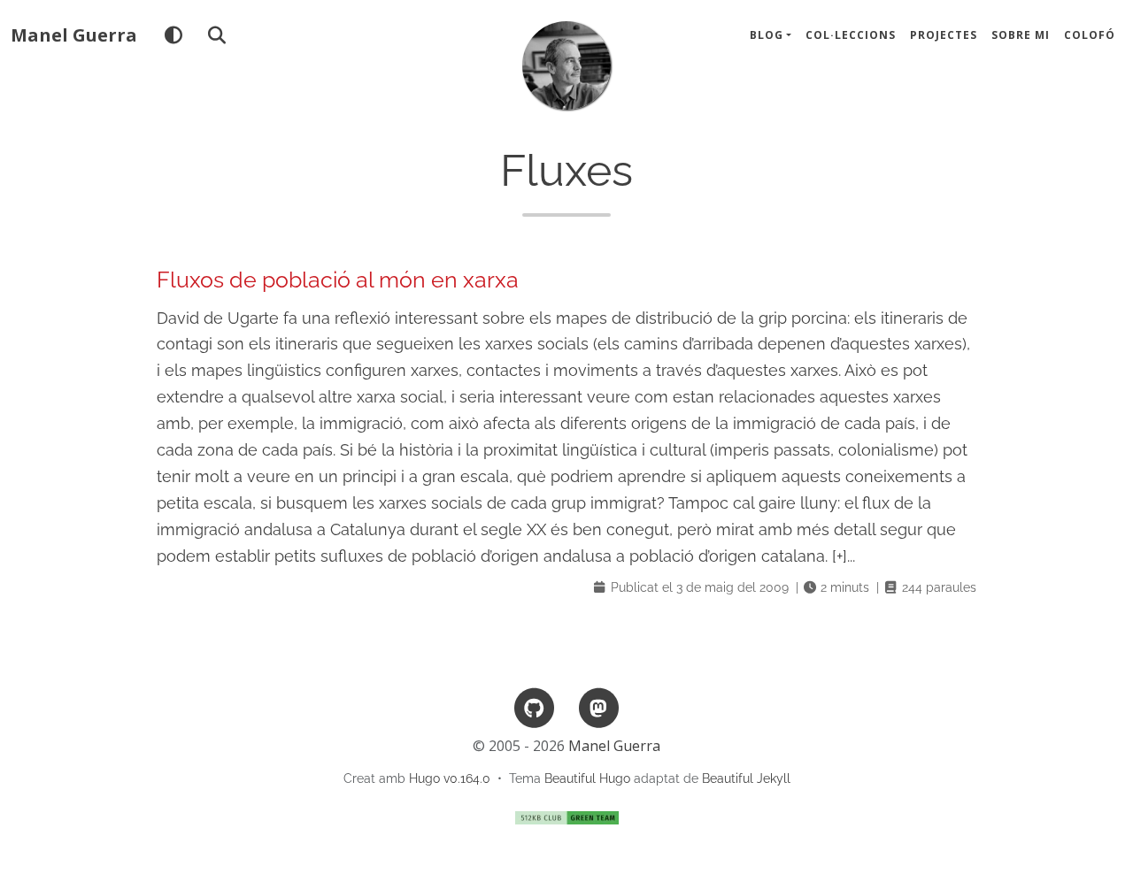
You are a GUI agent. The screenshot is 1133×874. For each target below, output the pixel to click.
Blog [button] (766, 34)
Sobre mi (1020, 34)
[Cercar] (216, 35)
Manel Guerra (74, 35)
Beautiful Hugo (587, 778)
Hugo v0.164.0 (449, 778)
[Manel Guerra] (566, 65)
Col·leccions (850, 34)
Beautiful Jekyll (746, 778)
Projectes (943, 34)
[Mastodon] (598, 706)
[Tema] (173, 35)
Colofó (1089, 34)
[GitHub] (534, 706)
